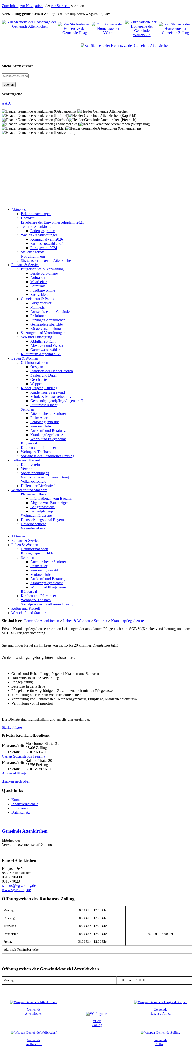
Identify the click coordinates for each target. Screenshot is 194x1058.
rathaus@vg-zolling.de (19, 886)
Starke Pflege (12, 727)
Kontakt (17, 800)
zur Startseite (60, 6)
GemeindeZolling (160, 1042)
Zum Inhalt (10, 6)
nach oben (22, 781)
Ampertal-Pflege (14, 773)
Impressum (19, 808)
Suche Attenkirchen (18, 66)
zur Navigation (31, 6)
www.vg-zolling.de (16, 890)
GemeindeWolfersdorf (34, 1042)
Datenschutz (20, 812)
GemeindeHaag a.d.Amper (161, 1011)
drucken (8, 781)
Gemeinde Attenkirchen (25, 831)
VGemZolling (97, 1023)
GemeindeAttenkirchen (33, 1011)
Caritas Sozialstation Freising (23, 756)
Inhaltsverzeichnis (24, 804)
